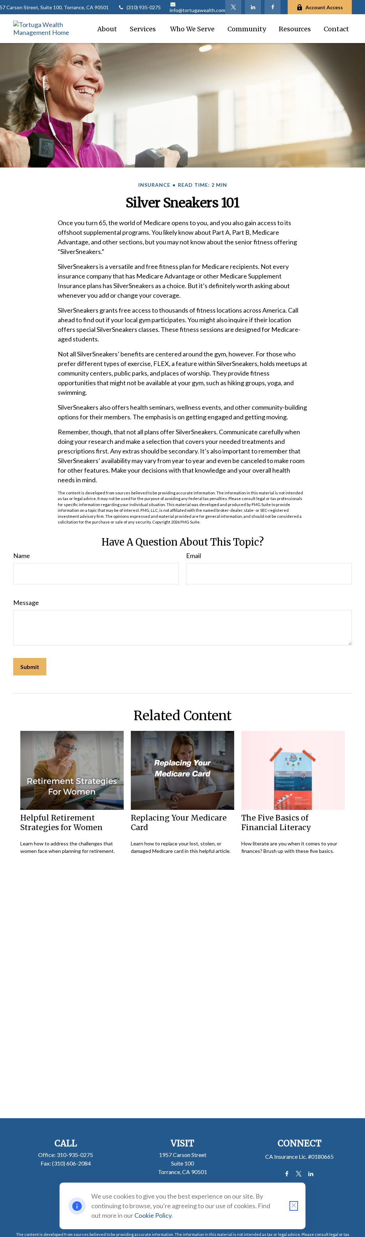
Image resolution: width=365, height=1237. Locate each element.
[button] (107, 28)
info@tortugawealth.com (197, 10)
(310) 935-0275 (144, 7)
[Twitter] (233, 7)
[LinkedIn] (253, 7)
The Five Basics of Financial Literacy (276, 822)
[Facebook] (272, 7)
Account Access (324, 7)
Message (26, 602)
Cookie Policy (152, 1215)
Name (21, 555)
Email (193, 555)
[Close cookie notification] (294, 1206)
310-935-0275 (75, 1154)
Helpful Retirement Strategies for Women (61, 822)
